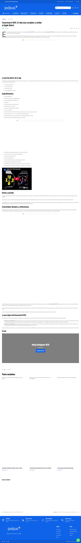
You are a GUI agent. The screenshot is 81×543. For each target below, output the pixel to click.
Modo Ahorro (74, 529)
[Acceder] (73, 8)
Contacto (58, 533)
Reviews (4, 19)
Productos (58, 531)
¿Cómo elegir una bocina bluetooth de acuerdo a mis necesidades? (40, 468)
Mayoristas (58, 535)
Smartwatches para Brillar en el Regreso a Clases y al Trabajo (12, 468)
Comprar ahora (40, 350)
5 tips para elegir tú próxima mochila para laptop (65, 468)
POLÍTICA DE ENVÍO (60, 1)
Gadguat (6, 28)
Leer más (4, 470)
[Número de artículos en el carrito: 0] (75, 8)
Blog (57, 537)
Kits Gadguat (74, 531)
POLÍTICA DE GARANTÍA (69, 1)
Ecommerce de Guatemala (74, 541)
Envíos (71, 535)
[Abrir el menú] (78, 8)
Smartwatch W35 (30, 32)
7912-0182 (77, 1)
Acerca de (58, 529)
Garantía (71, 533)
